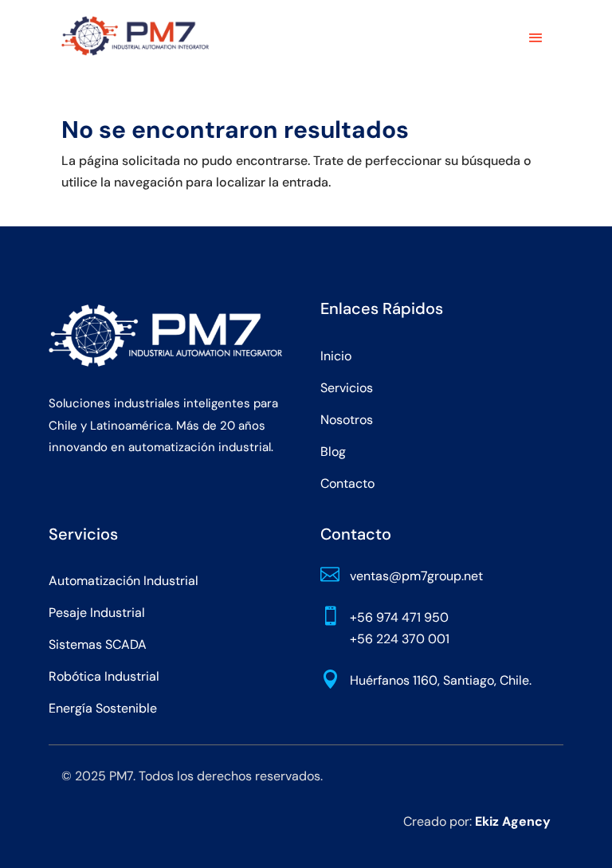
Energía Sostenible (103, 708)
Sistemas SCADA (98, 644)
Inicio (335, 356)
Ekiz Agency (513, 821)
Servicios (346, 387)
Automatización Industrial (123, 580)
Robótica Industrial (104, 676)
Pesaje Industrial (97, 612)
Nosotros (346, 419)
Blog (333, 451)
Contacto (347, 483)
